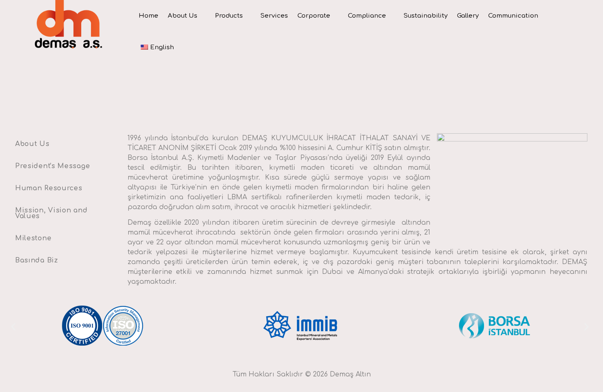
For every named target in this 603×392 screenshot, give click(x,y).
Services (274, 15)
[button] (13, 327)
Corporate (313, 15)
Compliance (367, 15)
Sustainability (426, 15)
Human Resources (48, 188)
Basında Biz (36, 260)
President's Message (52, 166)
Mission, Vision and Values (51, 213)
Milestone (33, 238)
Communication (513, 15)
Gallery (468, 15)
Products (229, 15)
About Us (182, 15)
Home (148, 15)
